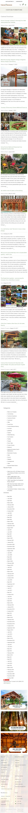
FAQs (8, 422)
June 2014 (9, 634)
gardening (9, 430)
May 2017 (9, 592)
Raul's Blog (4, 798)
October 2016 (10, 594)
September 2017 (11, 584)
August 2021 (10, 527)
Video (8, 463)
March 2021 (10, 538)
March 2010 (10, 667)
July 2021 (9, 529)
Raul (2, 233)
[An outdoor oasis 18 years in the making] (14, 203)
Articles (17, 762)
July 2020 (9, 552)
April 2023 (9, 500)
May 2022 (9, 517)
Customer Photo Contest (5, 802)
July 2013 (9, 644)
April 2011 (9, 659)
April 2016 (9, 600)
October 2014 (10, 625)
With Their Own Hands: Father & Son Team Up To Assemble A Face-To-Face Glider (15, 485)
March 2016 (10, 603)
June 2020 (9, 554)
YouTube (19, 803)
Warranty (3, 781)
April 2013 (9, 650)
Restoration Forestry (12, 453)
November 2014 (10, 623)
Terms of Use (20, 809)
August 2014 (10, 630)
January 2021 (10, 542)
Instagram (19, 798)
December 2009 (10, 673)
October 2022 (10, 511)
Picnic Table (10, 443)
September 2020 (11, 548)
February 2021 (10, 540)
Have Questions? (9, 1)
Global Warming (10, 434)
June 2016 (9, 598)
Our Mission (4, 769)
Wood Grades (4, 784)
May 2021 (9, 534)
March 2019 (10, 571)
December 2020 (10, 544)
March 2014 (10, 638)
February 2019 (10, 573)
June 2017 (9, 590)
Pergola (9, 441)
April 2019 (9, 569)
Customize (9, 420)
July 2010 (9, 661)
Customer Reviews (5, 765)
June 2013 (9, 646)
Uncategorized (10, 461)
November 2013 (10, 640)
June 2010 (9, 663)
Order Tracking (19, 784)
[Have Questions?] (14, 742)
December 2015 (10, 609)
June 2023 (9, 498)
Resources (3, 804)
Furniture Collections (6, 788)
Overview (17, 760)
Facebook (19, 796)
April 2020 (9, 559)
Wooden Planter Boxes (12, 465)
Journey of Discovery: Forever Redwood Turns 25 (14, 107)
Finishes (3, 786)
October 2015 (10, 611)
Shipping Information (20, 786)
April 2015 (9, 615)
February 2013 (10, 653)
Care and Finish (5, 779)
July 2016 (9, 596)
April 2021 (9, 536)
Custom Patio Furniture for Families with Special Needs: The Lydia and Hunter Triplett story (13, 364)
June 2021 (9, 532)
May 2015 (9, 613)
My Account (18, 781)
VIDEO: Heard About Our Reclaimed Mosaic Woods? (15, 481)
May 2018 (9, 582)
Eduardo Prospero (5, 328)
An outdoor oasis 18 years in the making (11, 190)
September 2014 (11, 628)
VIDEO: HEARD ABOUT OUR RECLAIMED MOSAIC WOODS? (14, 477)
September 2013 (11, 642)
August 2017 (10, 586)
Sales (8, 455)
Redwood (9, 447)
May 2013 (9, 648)
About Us (3, 760)
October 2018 (10, 577)
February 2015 (10, 619)
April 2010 (9, 665)
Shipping (9, 459)
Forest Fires (10, 424)
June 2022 (9, 515)
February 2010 (10, 669)
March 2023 (10, 502)
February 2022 (10, 523)
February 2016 (10, 605)
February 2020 (10, 563)
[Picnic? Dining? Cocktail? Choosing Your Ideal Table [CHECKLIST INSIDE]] (14, 36)
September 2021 (11, 525)
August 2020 (10, 550)
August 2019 (10, 565)
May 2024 (9, 496)
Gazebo (9, 432)
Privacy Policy (20, 810)
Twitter (19, 801)
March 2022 (10, 521)
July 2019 (9, 567)
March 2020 (10, 561)
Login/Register (19, 1)
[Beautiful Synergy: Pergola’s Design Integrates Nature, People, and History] (14, 77)
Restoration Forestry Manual (20, 766)
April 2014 (9, 636)
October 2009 (10, 678)
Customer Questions (12, 416)
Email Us (8, 683)
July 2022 (9, 513)
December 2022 (10, 509)
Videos (2, 772)
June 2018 (9, 580)
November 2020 (10, 546)
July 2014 (9, 632)
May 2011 (9, 657)
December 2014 (10, 621)
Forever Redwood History (13, 426)
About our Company (11, 411)
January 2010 (10, 671)
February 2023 (10, 504)
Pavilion (9, 439)
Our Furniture (10, 437)
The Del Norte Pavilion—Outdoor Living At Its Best (15, 489)
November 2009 (10, 675)
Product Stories (10, 445)
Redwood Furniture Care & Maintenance (13, 450)
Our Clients (4, 762)
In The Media (4, 767)
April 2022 (9, 519)
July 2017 (9, 588)
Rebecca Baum (4, 25)
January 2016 (10, 607)
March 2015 (10, 617)
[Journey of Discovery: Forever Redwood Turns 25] (14, 121)
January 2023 (10, 507)
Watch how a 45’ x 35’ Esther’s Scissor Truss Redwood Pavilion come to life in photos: (16, 473)
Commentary (10, 414)
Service (9, 457)
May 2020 (9, 557)
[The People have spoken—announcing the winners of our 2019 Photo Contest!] (14, 295)
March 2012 (10, 655)
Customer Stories (11, 418)
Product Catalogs (5, 796)
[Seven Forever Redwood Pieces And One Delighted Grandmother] (14, 163)
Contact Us (18, 779)
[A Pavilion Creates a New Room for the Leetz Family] (14, 339)
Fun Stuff (9, 428)
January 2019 (10, 575)
